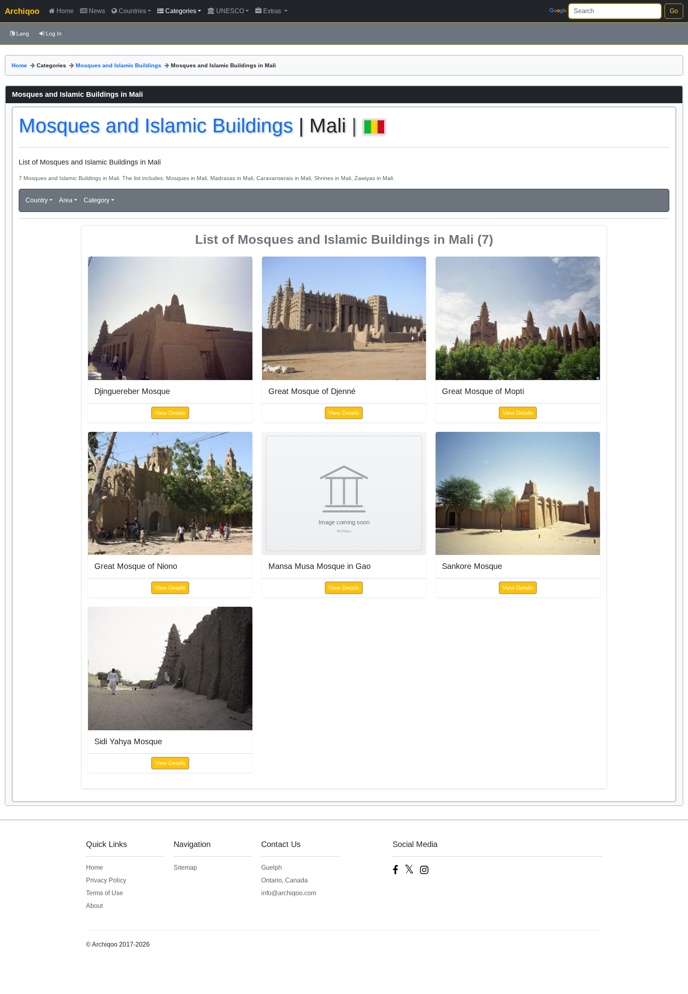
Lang (22, 33)
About (94, 905)
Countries (132, 11)
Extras (273, 11)
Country (36, 200)
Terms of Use (104, 893)
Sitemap (185, 867)
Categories (180, 11)
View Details (170, 413)
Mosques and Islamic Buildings (118, 65)
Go (674, 11)
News (97, 11)
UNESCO (230, 11)
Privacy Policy (106, 880)
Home (65, 11)
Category (96, 200)
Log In (54, 33)
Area (65, 200)
